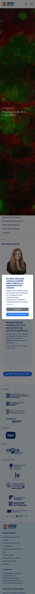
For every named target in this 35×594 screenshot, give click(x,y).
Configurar (17, 309)
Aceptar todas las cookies (17, 314)
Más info (9, 304)
